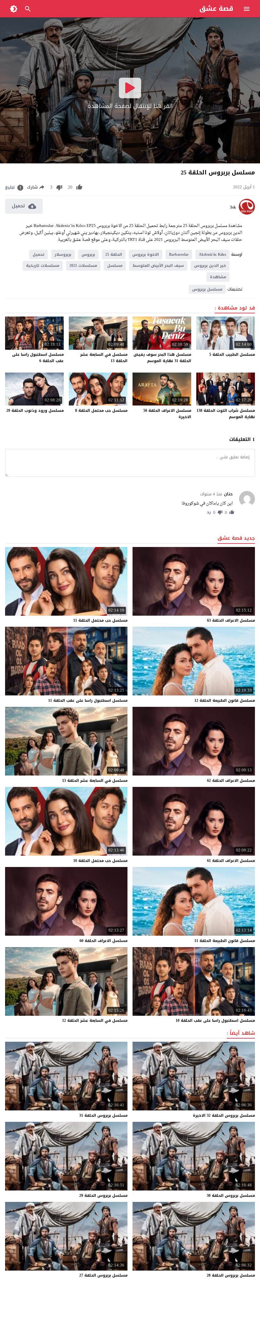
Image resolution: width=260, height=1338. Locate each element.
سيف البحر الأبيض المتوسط (158, 265)
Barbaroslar (179, 254)
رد (209, 512)
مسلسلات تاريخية (42, 265)
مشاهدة (218, 276)
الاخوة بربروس (145, 254)
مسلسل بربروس (207, 289)
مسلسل (114, 265)
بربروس (88, 254)
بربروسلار (63, 254)
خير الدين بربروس (210, 265)
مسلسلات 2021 (83, 265)
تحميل (38, 254)
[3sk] (247, 213)
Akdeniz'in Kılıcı (212, 254)
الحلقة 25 (113, 254)
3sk (233, 207)
